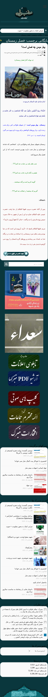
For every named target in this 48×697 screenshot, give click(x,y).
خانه (46, 35)
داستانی (30, 52)
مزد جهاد (29, 485)
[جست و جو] (6, 264)
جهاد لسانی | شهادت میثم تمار (35, 468)
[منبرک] (24, 13)
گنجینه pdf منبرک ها (25, 52)
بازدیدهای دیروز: (40, 668)
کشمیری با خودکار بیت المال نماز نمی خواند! (30, 461)
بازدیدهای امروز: (40, 665)
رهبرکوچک (28, 548)
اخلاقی (42, 52)
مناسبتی (8, 52)
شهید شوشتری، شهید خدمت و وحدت (19, 558)
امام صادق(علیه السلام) (37, 52)
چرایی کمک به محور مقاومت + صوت (30, 31)
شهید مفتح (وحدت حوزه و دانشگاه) (20, 537)
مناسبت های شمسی (14, 52)
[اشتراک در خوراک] (1, 40)
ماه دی (19, 52)
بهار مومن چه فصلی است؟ (33, 47)
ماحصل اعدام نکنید (39, 582)
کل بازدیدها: (42, 674)
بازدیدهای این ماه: (39, 671)
